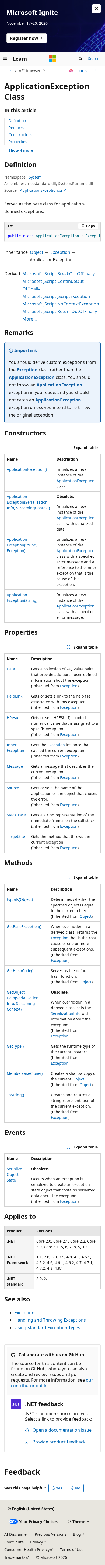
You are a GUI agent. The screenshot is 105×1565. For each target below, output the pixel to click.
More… (29, 319)
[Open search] (80, 58)
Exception (60, 252)
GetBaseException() (24, 926)
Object (36, 252)
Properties (18, 141)
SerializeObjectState (14, 1174)
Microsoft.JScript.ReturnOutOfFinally (59, 311)
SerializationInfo (65, 1013)
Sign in (94, 58)
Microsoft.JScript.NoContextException (60, 304)
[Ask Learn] (71, 70)
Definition (17, 120)
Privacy (36, 1542)
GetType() (15, 1046)
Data (11, 668)
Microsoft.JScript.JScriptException (56, 296)
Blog (77, 1534)
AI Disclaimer (16, 1534)
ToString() (15, 1094)
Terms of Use (71, 1549)
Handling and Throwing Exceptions (50, 1320)
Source (13, 787)
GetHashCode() (20, 970)
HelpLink (14, 696)
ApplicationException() (27, 469)
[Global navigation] (5, 58)
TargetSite (16, 836)
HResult (14, 717)
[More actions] (96, 70)
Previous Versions (50, 1534)
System (35, 177)
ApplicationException (32, 377)
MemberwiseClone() (25, 1073)
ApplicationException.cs (41, 190)
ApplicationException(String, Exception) (22, 545)
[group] (52, 236)
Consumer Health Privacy (27, 1549)
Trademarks (15, 1557)
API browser (30, 70)
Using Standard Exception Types (47, 1328)
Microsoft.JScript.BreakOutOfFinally (58, 274)
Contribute (14, 1542)
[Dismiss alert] (96, 8)
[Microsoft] (52, 58)
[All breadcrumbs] (9, 70)
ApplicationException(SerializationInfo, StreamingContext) (28, 502)
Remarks (16, 127)
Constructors (20, 134)
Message (15, 766)
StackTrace (16, 814)
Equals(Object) (20, 899)
